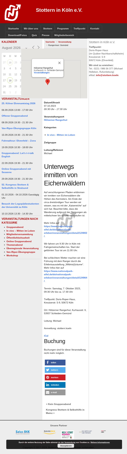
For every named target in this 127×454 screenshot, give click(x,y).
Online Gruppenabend (19, 241)
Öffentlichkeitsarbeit (18, 237)
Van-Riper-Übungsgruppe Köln (19, 128)
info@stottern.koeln (107, 75)
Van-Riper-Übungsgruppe (20, 252)
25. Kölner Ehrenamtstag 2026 (18, 103)
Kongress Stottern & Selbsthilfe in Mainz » (65, 411)
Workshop (12, 255)
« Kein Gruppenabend (58, 404)
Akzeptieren (66, 445)
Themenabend (14, 245)
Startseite (50, 42)
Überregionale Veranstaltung (22, 248)
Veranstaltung (64, 42)
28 (10, 62)
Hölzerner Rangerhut (55, 120)
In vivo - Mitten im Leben (61, 135)
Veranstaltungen (41, 72)
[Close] (59, 63)
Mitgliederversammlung (19, 234)
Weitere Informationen (100, 442)
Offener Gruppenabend (15, 115)
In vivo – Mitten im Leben (20, 230)
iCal (46, 335)
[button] (55, 362)
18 (10, 80)
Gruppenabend (14, 227)
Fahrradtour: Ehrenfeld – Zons (19, 140)
